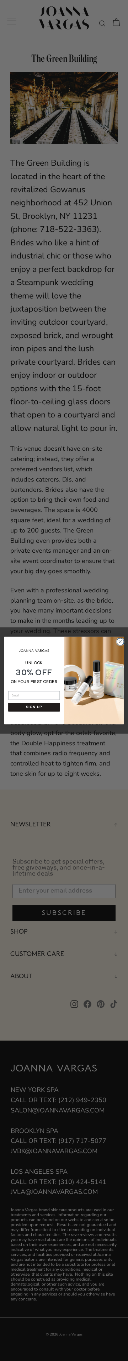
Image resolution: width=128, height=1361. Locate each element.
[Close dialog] (120, 641)
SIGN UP (34, 707)
